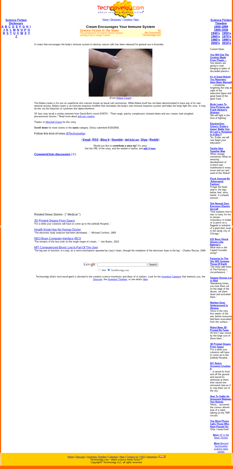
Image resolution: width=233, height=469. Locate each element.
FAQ (142, 457)
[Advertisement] (15, 96)
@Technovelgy (75, 133)
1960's (215, 36)
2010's (226, 43)
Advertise (152, 457)
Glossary (97, 279)
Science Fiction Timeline (221, 22)
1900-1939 (221, 30)
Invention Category (171, 276)
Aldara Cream (123, 98)
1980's (215, 39)
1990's (226, 39)
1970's (226, 36)
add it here (149, 148)
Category (113, 457)
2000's (215, 43)
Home (105, 19)
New (136, 19)
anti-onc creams (86, 116)
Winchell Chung (54, 122)
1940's (215, 33)
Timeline (127, 19)
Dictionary (116, 19)
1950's (226, 33)
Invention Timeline (117, 279)
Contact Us (132, 457)
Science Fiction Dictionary (16, 22)
